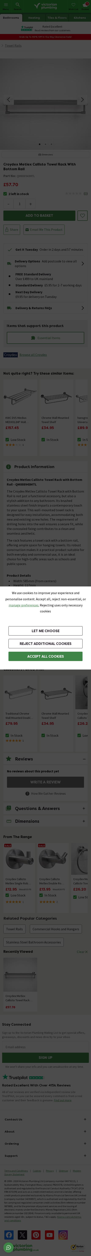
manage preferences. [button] (24, 605)
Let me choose (45, 631)
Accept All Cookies (45, 656)
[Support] (8, 1247)
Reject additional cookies (46, 643)
